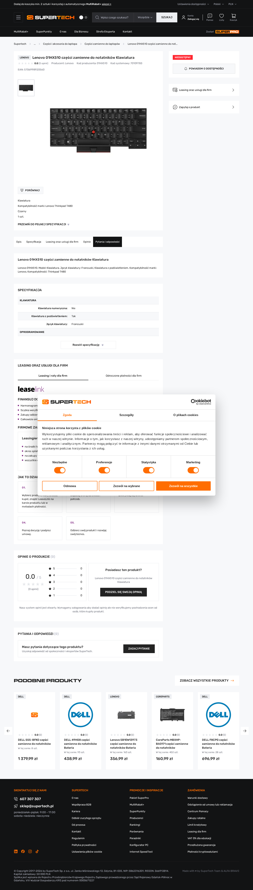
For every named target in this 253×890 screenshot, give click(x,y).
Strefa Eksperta (105, 31)
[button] (26, 88)
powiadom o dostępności (206, 68)
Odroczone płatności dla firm (124, 375)
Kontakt (127, 31)
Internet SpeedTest (141, 851)
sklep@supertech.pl (37, 806)
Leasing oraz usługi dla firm (62, 241)
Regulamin (78, 838)
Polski (217, 4)
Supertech (20, 43)
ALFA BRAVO (231, 870)
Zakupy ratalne (196, 818)
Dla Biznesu (81, 31)
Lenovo (69, 63)
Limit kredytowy (197, 824)
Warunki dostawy (198, 797)
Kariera (76, 811)
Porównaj (32, 190)
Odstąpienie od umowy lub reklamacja (210, 804)
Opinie (87, 241)
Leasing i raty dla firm (53, 375)
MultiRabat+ (21, 31)
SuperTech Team (211, 870)
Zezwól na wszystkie (183, 486)
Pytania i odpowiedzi (107, 241)
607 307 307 (30, 799)
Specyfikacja (33, 241)
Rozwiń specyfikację (86, 345)
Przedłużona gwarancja (201, 844)
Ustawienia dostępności (191, 4)
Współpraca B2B (81, 804)
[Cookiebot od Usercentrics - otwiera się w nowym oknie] (194, 402)
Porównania (136, 831)
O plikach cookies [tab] (185, 415)
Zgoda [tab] (67, 415)
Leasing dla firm (197, 831)
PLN (230, 4)
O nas (63, 31)
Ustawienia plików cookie (87, 851)
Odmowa (69, 486)
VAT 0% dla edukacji (199, 838)
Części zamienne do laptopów (102, 43)
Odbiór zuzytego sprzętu (86, 818)
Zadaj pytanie (139, 648)
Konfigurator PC (139, 844)
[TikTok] (37, 851)
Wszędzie (143, 17)
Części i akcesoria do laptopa (60, 43)
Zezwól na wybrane (126, 486)
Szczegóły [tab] (126, 415)
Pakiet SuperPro (139, 797)
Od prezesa (78, 824)
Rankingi (135, 824)
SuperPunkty (44, 31)
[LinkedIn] (16, 851)
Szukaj (166, 17)
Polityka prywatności (84, 844)
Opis (19, 241)
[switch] (104, 470)
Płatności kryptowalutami (203, 851)
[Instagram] (30, 851)
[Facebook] (23, 851)
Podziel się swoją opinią (123, 592)
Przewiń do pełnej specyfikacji (42, 224)
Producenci (136, 818)
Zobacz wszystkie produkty (204, 680)
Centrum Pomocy (198, 811)
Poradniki (135, 838)
